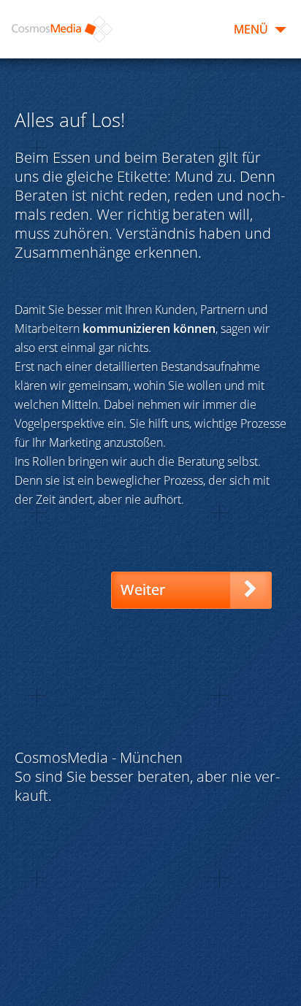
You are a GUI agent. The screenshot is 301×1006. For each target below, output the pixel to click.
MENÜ (251, 29)
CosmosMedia (62, 29)
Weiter (143, 589)
